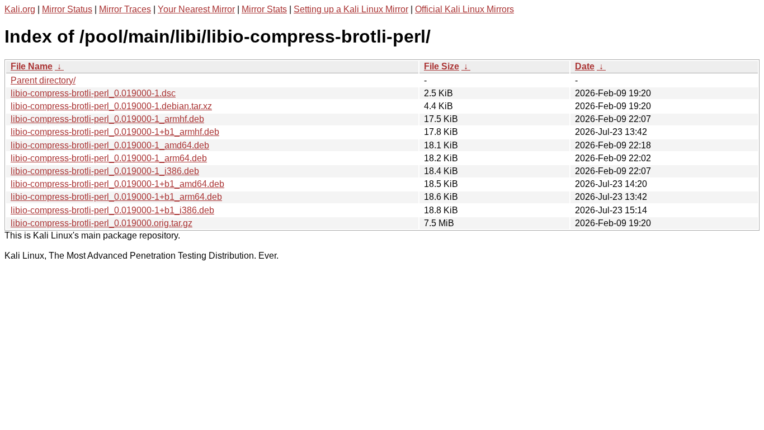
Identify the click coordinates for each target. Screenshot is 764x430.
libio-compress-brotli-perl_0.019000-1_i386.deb (105, 171)
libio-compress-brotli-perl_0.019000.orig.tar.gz (101, 223)
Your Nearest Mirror (196, 9)
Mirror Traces (125, 9)
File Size (441, 66)
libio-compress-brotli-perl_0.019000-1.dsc (93, 93)
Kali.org (19, 9)
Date (585, 66)
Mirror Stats (264, 9)
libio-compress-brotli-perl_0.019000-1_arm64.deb (109, 158)
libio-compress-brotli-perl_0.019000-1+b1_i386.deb (112, 210)
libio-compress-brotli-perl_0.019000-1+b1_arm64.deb (116, 197)
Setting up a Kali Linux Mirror (351, 9)
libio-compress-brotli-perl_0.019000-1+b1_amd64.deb (117, 184)
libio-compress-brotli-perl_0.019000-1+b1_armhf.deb (115, 132)
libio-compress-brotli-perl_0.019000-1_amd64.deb (110, 145)
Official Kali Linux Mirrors (464, 9)
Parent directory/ (43, 80)
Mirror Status (67, 9)
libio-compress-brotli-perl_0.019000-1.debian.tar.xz (111, 106)
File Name (32, 66)
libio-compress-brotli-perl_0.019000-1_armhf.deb (107, 119)
